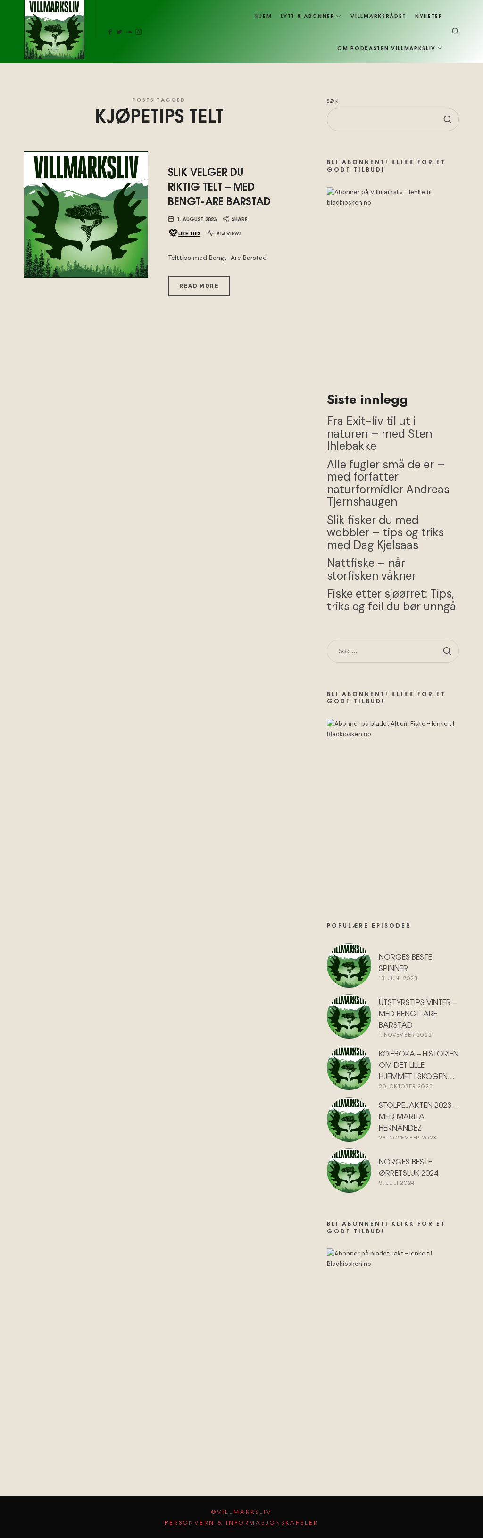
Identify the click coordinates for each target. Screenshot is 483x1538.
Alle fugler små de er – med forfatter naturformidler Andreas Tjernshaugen (388, 483)
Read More (199, 286)
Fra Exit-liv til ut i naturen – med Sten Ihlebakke (379, 434)
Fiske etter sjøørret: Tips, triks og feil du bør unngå (391, 600)
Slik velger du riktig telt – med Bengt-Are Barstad (219, 185)
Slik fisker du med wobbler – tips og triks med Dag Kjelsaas (385, 532)
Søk (332, 100)
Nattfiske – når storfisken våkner (371, 569)
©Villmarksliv (241, 1511)
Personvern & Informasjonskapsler (241, 1522)
